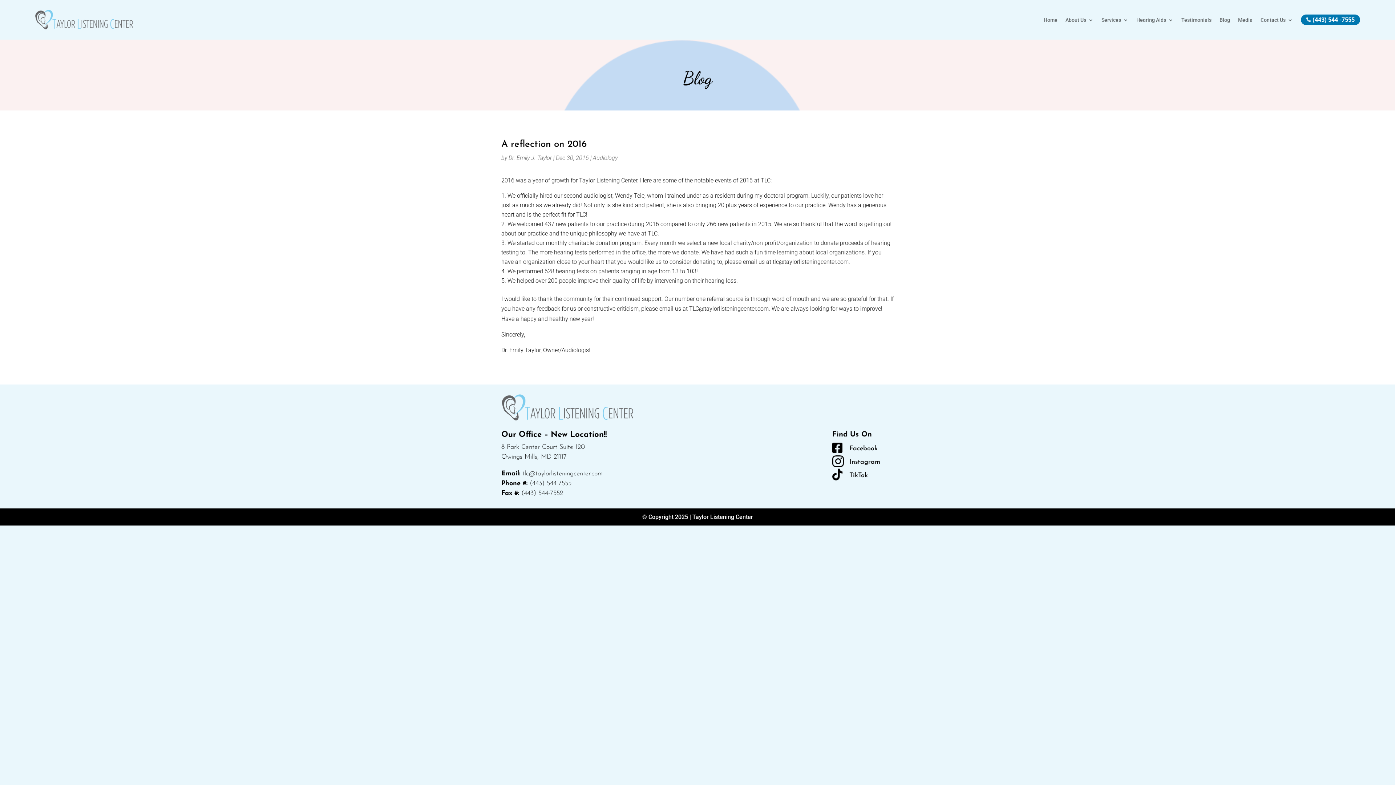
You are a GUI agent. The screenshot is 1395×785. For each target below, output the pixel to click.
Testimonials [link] (1196, 20)
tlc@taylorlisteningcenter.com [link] (562, 474)
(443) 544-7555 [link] (550, 483)
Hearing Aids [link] (1151, 20)
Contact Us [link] (1273, 20)
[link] (84, 20)
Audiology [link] (605, 157)
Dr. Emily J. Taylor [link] (530, 157)
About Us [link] (1076, 20)
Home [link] (1051, 20)
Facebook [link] (863, 449)
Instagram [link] (864, 462)
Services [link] (1111, 20)
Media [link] (1245, 20)
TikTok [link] (858, 475)
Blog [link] (1225, 20)
